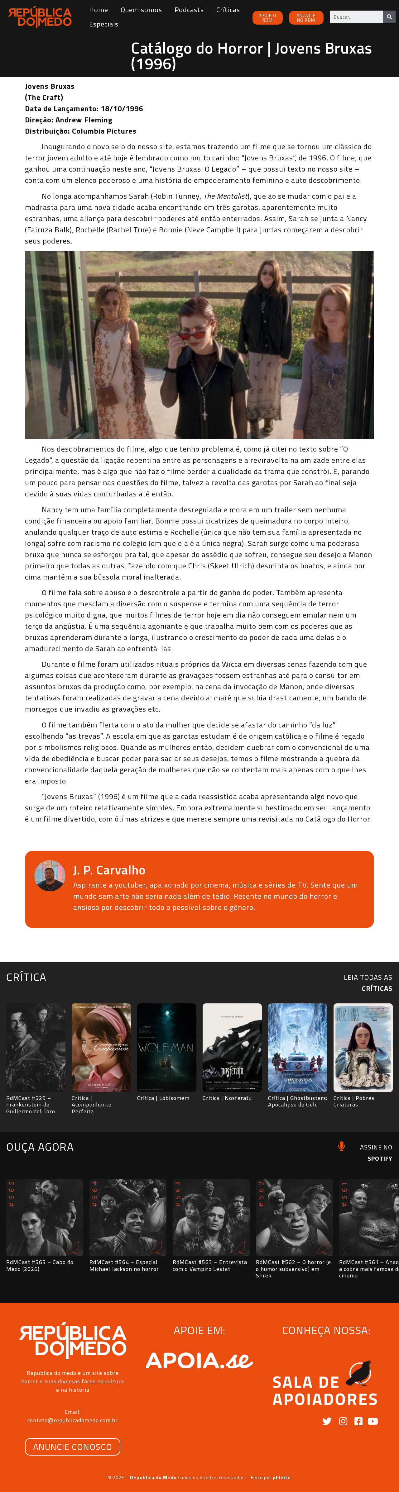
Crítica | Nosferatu (227, 1098)
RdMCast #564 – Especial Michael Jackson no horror (124, 1265)
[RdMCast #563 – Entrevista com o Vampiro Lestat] (211, 1217)
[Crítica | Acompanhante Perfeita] (101, 1047)
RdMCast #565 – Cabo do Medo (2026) (40, 1265)
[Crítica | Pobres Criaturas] (363, 1047)
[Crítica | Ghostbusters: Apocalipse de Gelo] (297, 1047)
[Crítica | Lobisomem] (166, 1047)
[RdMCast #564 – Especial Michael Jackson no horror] (127, 1217)
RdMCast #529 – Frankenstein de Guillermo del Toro (30, 1104)
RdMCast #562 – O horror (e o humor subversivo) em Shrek (293, 1269)
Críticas (228, 9)
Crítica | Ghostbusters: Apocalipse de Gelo (297, 1101)
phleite (282, 1477)
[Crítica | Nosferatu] (232, 1047)
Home (98, 9)
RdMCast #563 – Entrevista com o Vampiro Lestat (210, 1265)
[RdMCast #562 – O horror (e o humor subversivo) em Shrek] (294, 1217)
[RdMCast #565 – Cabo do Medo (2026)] (44, 1217)
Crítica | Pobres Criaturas (354, 1101)
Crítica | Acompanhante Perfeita (92, 1104)
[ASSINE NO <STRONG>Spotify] (341, 1146)
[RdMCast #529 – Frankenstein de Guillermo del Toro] (35, 1047)
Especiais (103, 24)
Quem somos (141, 9)
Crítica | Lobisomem (163, 1098)
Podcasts (189, 9)
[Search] (389, 17)
